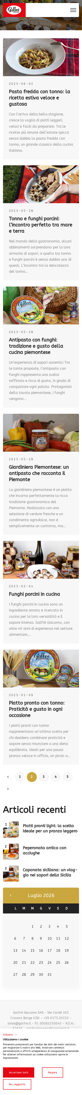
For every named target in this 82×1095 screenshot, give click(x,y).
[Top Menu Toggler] (73, 10)
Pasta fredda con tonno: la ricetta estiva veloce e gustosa (39, 98)
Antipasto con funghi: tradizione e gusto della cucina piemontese (36, 346)
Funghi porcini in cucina (34, 594)
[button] (10, 1034)
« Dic (10, 895)
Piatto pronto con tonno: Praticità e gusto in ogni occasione (37, 709)
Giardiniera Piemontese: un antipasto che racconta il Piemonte (39, 473)
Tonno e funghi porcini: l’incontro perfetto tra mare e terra (40, 225)
